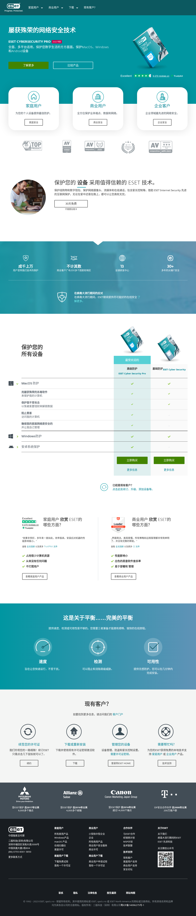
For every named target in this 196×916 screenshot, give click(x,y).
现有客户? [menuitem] (89, 7)
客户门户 (118, 714)
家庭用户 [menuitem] (33, 7)
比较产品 (73, 65)
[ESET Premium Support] (165, 740)
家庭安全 (33, 122)
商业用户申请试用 (98, 861)
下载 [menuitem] (72, 7)
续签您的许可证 (29, 744)
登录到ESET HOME (121, 763)
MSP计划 (128, 841)
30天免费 (71, 203)
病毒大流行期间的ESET (169, 837)
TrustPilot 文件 (50, 547)
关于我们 (162, 833)
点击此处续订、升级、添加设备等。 (133, 489)
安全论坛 (127, 869)
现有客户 (127, 857)
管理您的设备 (121, 744)
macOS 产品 (60, 841)
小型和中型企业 (97, 833)
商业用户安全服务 (98, 845)
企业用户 (171, 754)
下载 (75, 763)
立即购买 (132, 460)
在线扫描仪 (60, 845)
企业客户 (162, 106)
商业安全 (98, 122)
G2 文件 (136, 547)
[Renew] (28, 740)
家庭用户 (34, 106)
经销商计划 (129, 837)
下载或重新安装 (75, 744)
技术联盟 (127, 845)
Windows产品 (61, 837)
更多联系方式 (15, 856)
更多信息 (132, 470)
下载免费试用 (61, 861)
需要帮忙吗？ (167, 744)
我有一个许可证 (62, 865)
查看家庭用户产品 (35, 576)
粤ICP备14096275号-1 (132, 905)
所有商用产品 (96, 841)
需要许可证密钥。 (121, 754)
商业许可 (93, 849)
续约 (29, 763)
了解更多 (28, 65)
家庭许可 (59, 849)
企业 (91, 837)
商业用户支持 (130, 865)
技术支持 (167, 763)
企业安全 (162, 122)
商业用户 (98, 106)
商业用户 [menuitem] (54, 7)
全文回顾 (31, 547)
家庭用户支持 (130, 861)
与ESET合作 (129, 833)
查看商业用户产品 (123, 576)
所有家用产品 (61, 833)
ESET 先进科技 (165, 841)
